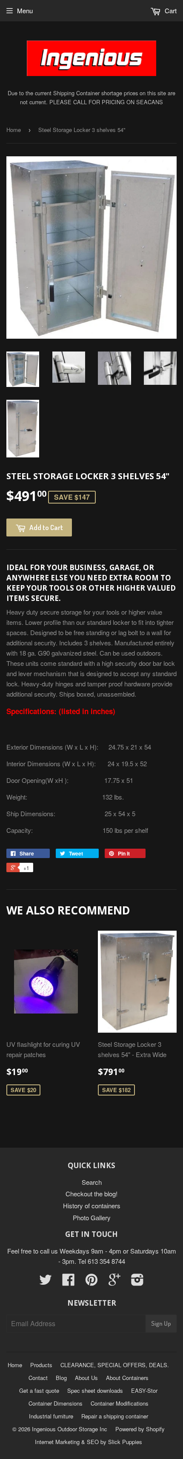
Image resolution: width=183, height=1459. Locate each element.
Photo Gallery (92, 1217)
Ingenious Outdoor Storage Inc (69, 1429)
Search (92, 1182)
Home (13, 130)
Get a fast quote (39, 1390)
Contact (38, 1378)
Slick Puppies (124, 1442)
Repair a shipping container (114, 1416)
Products (41, 1365)
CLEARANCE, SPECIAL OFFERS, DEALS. (114, 1365)
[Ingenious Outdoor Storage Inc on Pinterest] (91, 1281)
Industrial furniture (51, 1416)
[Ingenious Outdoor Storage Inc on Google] (114, 1281)
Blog (61, 1378)
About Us (86, 1378)
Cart (170, 10)
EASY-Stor (144, 1390)
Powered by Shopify (140, 1429)
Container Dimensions (56, 1403)
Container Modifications (120, 1403)
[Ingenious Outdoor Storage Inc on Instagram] (137, 1281)
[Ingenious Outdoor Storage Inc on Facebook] (68, 1281)
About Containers (127, 1378)
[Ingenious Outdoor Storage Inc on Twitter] (45, 1281)
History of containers (91, 1205)
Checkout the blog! (91, 1193)
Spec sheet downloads (95, 1390)
